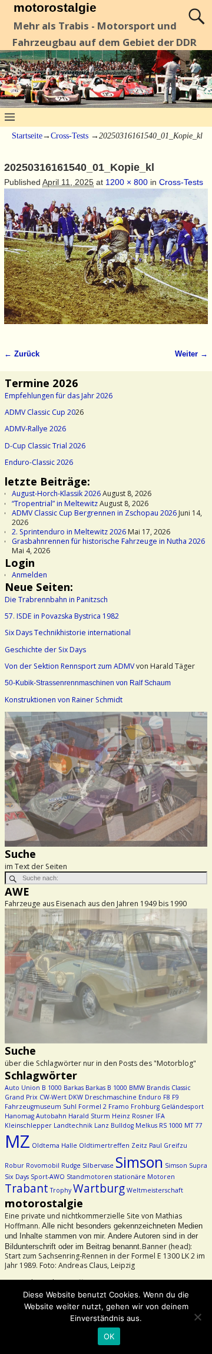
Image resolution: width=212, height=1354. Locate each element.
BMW (137, 1088)
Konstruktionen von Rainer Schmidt (63, 700)
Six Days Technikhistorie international (68, 633)
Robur (14, 1165)
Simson (139, 1162)
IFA (160, 1116)
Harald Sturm (89, 1116)
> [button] (192, 776)
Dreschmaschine (111, 1097)
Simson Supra (186, 1165)
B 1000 (52, 1088)
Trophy (60, 1190)
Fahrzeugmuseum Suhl (41, 1106)
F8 (166, 1097)
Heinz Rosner (133, 1116)
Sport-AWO (48, 1177)
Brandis (158, 1088)
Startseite (27, 135)
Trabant (26, 1188)
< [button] (19, 776)
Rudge (71, 1165)
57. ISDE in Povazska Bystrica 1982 (62, 616)
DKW (75, 1097)
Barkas (74, 1088)
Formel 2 (92, 1106)
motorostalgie (55, 7)
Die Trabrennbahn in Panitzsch (56, 600)
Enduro (149, 1097)
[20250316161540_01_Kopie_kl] (106, 262)
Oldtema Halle (54, 1145)
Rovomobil (42, 1165)
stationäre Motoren (144, 1177)
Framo (118, 1106)
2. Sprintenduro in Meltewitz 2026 (69, 532)
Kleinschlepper (28, 1125)
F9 (175, 1097)
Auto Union (22, 1088)
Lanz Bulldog (114, 1125)
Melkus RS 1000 (159, 1125)
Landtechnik (73, 1125)
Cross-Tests (69, 135)
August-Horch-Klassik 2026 (56, 493)
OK (109, 1336)
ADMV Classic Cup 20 (40, 412)
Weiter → (191, 354)
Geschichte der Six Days (45, 650)
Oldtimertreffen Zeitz (113, 1145)
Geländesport (182, 1106)
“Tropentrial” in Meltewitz (55, 503)
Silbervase (98, 1165)
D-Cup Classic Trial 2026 (45, 446)
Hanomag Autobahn (36, 1116)
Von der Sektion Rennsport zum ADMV (69, 666)
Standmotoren (89, 1177)
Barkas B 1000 (106, 1088)
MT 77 (193, 1125)
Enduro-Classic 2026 (39, 462)
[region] (106, 779)
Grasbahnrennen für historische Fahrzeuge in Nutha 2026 (108, 541)
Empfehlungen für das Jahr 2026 (58, 396)
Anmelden (29, 575)
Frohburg (145, 1106)
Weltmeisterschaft (155, 1190)
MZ (17, 1141)
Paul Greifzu (168, 1145)
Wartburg (99, 1188)
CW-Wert (53, 1097)
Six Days (17, 1177)
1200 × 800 (126, 182)
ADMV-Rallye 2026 (35, 429)
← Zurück (21, 354)
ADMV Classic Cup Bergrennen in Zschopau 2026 (94, 513)
